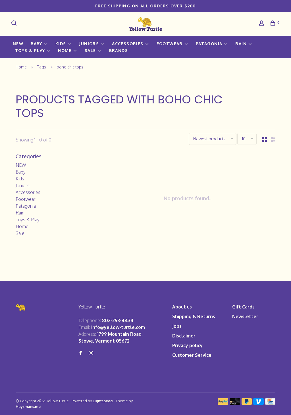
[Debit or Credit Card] (235, 403)
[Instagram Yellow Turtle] (91, 353)
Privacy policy (187, 345)
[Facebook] (80, 353)
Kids (60, 43)
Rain (241, 43)
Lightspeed (103, 401)
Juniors (89, 43)
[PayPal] (223, 403)
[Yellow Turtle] (21, 307)
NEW (18, 43)
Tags (41, 66)
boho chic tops (70, 66)
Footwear (170, 43)
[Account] (262, 23)
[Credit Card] (270, 403)
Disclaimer (184, 336)
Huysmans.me (28, 406)
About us (182, 307)
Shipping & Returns (193, 316)
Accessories (127, 43)
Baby (36, 43)
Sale (90, 50)
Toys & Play (30, 50)
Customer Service (191, 355)
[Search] (14, 23)
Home (65, 50)
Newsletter (245, 316)
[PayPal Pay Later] (247, 403)
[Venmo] (258, 403)
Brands (118, 50)
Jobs (177, 326)
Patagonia (209, 43)
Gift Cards (243, 307)
